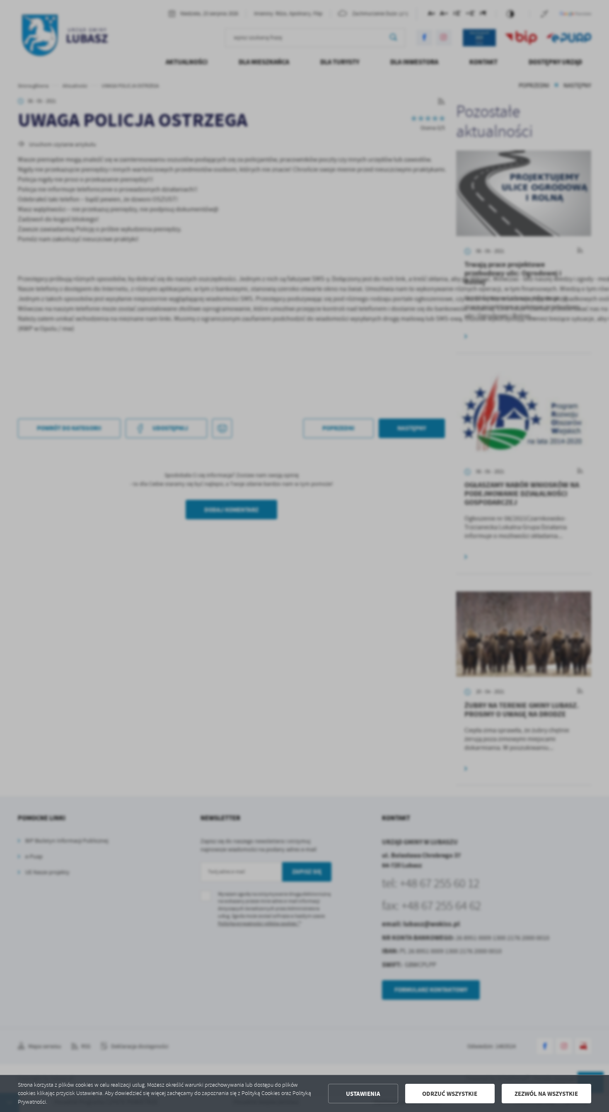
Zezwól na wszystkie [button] (546, 1094)
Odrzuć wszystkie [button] (449, 1094)
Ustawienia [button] (363, 1094)
